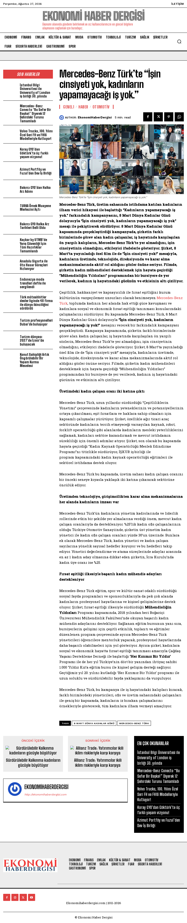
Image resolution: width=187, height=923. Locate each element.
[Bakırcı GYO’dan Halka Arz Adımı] (10, 189)
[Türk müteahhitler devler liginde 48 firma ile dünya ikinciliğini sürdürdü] (10, 301)
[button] (179, 41)
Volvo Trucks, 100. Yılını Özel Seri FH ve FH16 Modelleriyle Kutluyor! (36, 135)
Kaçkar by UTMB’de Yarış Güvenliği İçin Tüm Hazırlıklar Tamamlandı (33, 245)
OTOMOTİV (101, 107)
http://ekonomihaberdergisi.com (45, 794)
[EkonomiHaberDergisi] (62, 117)
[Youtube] (31, 897)
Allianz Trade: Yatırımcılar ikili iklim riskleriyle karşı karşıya (98, 763)
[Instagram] (14, 897)
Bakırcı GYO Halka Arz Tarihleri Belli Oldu (34, 226)
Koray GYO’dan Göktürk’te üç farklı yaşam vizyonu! (34, 153)
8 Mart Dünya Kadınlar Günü (94, 723)
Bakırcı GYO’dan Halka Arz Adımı (35, 189)
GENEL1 (68, 107)
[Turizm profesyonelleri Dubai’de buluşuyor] (10, 321)
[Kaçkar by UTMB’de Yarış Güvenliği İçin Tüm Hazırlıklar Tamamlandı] (10, 243)
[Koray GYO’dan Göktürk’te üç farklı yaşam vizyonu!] (10, 152)
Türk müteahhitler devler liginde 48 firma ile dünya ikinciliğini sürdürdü (36, 302)
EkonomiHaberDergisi (95, 117)
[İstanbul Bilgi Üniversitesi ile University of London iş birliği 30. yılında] (10, 88)
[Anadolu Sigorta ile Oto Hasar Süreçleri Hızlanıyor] (10, 264)
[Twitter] (158, 116)
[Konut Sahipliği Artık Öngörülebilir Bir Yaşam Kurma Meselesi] (10, 358)
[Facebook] (147, 116)
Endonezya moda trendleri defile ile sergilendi (33, 283)
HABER (83, 107)
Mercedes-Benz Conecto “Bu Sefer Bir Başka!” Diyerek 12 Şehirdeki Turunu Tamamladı (35, 113)
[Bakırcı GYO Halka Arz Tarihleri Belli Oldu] (10, 225)
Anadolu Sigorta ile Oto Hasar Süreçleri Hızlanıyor (34, 265)
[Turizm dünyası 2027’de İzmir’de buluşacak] (10, 340)
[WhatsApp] (179, 116)
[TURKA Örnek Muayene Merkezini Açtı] (10, 207)
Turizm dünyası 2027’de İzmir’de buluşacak (32, 340)
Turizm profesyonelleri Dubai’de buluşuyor (36, 322)
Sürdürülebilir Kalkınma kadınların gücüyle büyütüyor (33, 763)
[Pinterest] (168, 116)
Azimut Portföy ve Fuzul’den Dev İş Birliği (36, 171)
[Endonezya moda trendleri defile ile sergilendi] (10, 282)
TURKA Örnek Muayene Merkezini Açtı (35, 208)
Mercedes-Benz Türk (134, 723)
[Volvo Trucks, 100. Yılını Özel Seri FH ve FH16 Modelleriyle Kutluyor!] (10, 134)
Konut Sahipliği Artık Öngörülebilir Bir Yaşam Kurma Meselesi (34, 360)
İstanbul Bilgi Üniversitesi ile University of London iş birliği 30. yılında (35, 90)
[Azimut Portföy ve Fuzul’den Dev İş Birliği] (10, 170)
